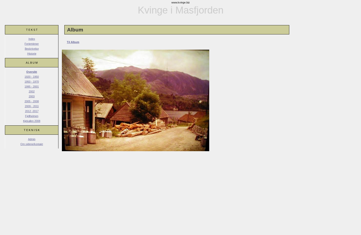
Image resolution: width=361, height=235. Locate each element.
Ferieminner (32, 43)
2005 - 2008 (32, 101)
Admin (31, 139)
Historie (31, 53)
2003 (32, 96)
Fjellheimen (31, 116)
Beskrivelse (32, 48)
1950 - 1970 (32, 81)
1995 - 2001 (32, 86)
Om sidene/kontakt (31, 144)
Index (31, 38)
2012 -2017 (32, 111)
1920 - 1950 (32, 76)
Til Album (73, 42)
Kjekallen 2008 (31, 120)
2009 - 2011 (32, 106)
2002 (32, 91)
